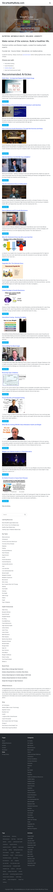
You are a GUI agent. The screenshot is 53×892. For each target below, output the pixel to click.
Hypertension (5, 555)
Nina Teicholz (5, 650)
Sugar (3, 600)
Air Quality (30, 741)
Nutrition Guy (31, 810)
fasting (10, 849)
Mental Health (5, 573)
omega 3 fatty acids (12, 871)
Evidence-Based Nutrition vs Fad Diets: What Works (15, 672)
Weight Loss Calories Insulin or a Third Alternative (17, 451)
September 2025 (32, 845)
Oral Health (5, 588)
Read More (5, 101)
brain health (19, 839)
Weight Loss (30, 826)
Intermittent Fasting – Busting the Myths (14, 317)
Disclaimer (4, 750)
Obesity (4, 586)
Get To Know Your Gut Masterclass (10, 525)
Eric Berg (4, 618)
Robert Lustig (5, 657)
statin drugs (18, 876)
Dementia (30, 763)
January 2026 (31, 840)
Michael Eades (5, 643)
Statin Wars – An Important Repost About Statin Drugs (18, 78)
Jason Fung (5, 630)
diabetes (14, 847)
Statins (3, 597)
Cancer (29, 752)
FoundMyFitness (6, 621)
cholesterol (5, 844)
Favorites (30, 774)
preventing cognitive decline (16, 874)
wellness (5, 882)
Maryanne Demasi (6, 641)
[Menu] (50, 2)
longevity (17, 860)
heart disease (6, 852)
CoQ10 (3, 714)
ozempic (20, 871)
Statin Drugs (5, 595)
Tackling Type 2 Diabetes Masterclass (11, 529)
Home (3, 752)
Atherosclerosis (6, 537)
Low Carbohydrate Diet (7, 570)
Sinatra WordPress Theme (41, 889)
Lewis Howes (5, 632)
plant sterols (5, 874)
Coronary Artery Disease (8, 543)
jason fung (15, 857)
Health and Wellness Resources (35, 776)
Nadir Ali (4, 648)
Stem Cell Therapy (32, 819)
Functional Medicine (7, 550)
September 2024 (32, 863)
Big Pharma (30, 745)
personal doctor (27, 54)
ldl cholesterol (6, 860)
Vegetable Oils (31, 824)
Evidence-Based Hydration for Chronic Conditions (14, 677)
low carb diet (5, 863)
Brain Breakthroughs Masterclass (10, 522)
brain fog (13, 839)
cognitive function (7, 847)
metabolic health (16, 866)
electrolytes (21, 847)
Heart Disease (5, 552)
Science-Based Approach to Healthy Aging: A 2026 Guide (16, 675)
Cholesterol (5, 539)
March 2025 (30, 856)
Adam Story (5, 609)
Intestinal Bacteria (6, 561)
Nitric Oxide (5, 582)
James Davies (5, 627)
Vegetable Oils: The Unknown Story (12, 263)
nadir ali (12, 868)
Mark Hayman (5, 636)
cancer (9, 841)
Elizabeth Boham (6, 616)
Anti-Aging (30, 743)
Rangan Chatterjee (6, 654)
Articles (4, 745)
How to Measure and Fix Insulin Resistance (15, 210)
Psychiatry (30, 815)
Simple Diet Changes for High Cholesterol (12, 680)
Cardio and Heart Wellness (34, 754)
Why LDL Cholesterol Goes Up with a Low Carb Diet (17, 237)
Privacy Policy (5, 754)
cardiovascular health (17, 841)
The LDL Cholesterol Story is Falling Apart (14, 184)
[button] (25, 514)
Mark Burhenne (6, 634)
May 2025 (30, 852)
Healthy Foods (31, 781)
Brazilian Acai (5, 712)
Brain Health (31, 750)
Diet (29, 768)
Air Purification (5, 705)
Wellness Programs (32, 828)
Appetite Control (6, 709)
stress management (12, 879)
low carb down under (15, 863)
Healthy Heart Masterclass (8, 527)
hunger (12, 852)
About (3, 741)
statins (4, 879)
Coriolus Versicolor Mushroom (9, 541)
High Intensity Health (7, 625)
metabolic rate (6, 868)
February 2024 (31, 865)
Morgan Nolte (5, 645)
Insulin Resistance (6, 559)
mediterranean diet (7, 866)
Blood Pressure (31, 747)
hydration (18, 852)
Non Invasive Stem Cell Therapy (10, 721)
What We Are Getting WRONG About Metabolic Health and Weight (21, 424)
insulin (11, 855)
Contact (4, 747)
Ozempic (4, 591)
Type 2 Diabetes (6, 602)
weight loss (20, 879)
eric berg (5, 849)
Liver (3, 566)
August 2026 (31, 836)
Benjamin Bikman (6, 612)
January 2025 (31, 861)
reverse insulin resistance (8, 876)
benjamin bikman (6, 836)
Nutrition (30, 808)
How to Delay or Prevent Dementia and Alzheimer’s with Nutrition (21, 105)
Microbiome (5, 579)
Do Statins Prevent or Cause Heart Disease (15, 478)
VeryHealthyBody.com (13, 3)
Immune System (31, 792)
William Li (4, 661)
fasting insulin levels (18, 849)
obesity (4, 871)
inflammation (5, 855)
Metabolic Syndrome (7, 577)
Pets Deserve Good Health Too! (9, 725)
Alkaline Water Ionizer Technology (10, 707)
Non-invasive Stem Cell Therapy (10, 584)
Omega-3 (4, 723)
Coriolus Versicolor (32, 761)
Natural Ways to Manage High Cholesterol (12, 669)
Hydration (30, 788)
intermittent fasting (7, 857)
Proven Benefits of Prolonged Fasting (13, 397)
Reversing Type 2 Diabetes (10, 372)
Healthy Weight (8, 68)
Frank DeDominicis (6, 623)
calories (4, 841)
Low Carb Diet (5, 568)
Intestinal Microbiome (7, 564)
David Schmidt (5, 614)
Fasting (4, 548)
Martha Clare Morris (7, 639)
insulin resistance (19, 855)
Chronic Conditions (32, 759)
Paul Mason (5, 652)
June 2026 (30, 838)
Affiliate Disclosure (6, 743)
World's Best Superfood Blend (9, 727)
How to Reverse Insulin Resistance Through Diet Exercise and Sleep (22, 128)
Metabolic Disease (6, 575)
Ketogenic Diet (31, 797)
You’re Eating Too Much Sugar (11, 346)
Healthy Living (31, 783)
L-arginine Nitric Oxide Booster (9, 716)
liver (12, 860)
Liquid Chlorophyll (6, 718)
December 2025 (31, 843)
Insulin (3, 557)
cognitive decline (13, 844)
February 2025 (31, 858)
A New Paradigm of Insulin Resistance (13, 290)
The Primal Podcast (7, 659)
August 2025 (31, 847)
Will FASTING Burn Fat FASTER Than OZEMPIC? (16, 157)
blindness (14, 836)
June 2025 (30, 849)
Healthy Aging (31, 779)
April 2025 (30, 854)
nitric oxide (18, 868)
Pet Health (4, 593)
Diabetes (4, 546)
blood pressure (6, 839)
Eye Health (30, 770)
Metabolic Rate (31, 803)
